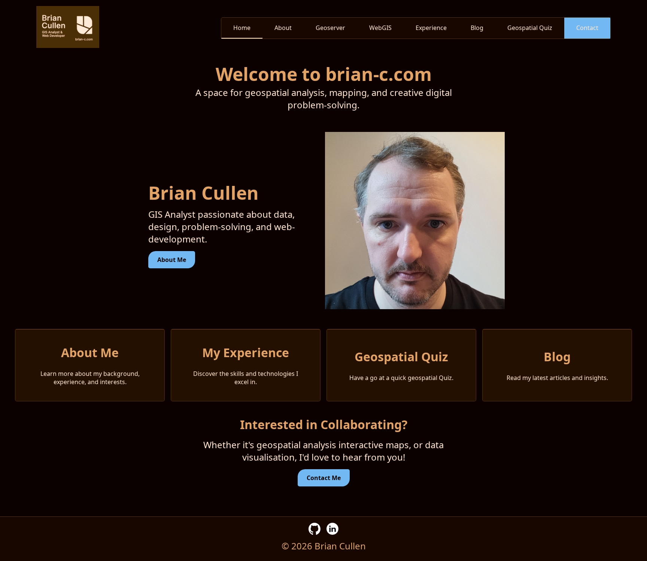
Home (241, 28)
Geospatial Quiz (529, 28)
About (283, 28)
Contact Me (324, 478)
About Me (171, 260)
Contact (587, 28)
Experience (431, 28)
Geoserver (330, 28)
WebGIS (380, 28)
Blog (477, 28)
